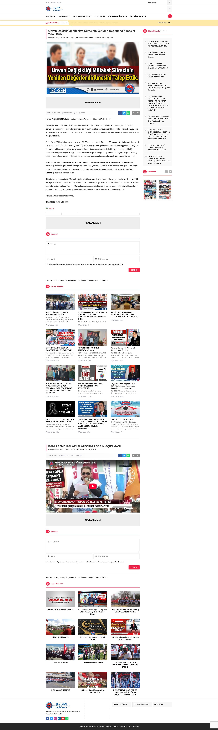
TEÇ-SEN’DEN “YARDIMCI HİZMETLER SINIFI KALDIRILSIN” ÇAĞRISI (125, 664)
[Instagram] (55, 718)
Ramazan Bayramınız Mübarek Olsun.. (92, 638)
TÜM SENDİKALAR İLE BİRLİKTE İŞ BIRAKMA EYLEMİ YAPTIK (125, 611)
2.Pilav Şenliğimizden (60, 637)
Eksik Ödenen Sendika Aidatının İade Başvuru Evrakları (95, 23)
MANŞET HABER (60, 37)
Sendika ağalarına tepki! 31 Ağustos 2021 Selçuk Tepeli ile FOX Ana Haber (92, 612)
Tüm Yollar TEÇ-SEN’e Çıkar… (123, 419)
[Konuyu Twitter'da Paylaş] (124, 113)
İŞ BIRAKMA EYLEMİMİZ (60, 690)
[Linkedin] (59, 718)
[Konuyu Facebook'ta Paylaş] (120, 113)
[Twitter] (51, 718)
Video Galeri (59, 449)
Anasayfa (51, 37)
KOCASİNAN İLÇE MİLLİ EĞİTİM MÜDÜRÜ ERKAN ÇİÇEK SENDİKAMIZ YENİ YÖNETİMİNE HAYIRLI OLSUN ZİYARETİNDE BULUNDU (59, 388)
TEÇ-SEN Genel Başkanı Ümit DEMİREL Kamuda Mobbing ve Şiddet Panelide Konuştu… (123, 386)
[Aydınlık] (165, 189)
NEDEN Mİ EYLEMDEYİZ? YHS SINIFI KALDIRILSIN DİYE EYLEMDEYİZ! (90, 386)
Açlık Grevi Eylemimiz (60, 662)
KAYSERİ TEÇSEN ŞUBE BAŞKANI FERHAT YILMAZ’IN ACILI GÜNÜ (60, 420)
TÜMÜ (165, 31)
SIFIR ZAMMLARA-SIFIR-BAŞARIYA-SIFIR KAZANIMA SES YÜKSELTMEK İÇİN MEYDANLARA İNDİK (92, 315)
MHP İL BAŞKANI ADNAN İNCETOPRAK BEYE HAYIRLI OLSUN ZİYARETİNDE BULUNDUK (125, 314)
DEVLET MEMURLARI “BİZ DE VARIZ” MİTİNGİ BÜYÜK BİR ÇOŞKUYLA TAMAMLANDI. (125, 692)
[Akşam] (150, 189)
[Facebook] (47, 718)
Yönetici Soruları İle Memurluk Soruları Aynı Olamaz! (123, 349)
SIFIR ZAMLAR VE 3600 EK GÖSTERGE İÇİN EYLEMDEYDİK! (59, 349)
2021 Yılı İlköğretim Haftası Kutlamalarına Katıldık (57, 313)
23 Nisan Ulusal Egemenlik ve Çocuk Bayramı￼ (93, 691)
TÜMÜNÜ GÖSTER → (165, 23)
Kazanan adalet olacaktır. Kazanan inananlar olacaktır (125, 638)
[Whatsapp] (66, 718)
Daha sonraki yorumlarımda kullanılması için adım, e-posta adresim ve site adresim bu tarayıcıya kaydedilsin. (86, 265)
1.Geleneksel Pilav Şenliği (92, 662)
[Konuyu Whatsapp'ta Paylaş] (128, 113)
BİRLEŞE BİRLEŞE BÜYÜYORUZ (60, 610)
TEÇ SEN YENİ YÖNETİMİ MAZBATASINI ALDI (88, 349)
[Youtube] (63, 718)
